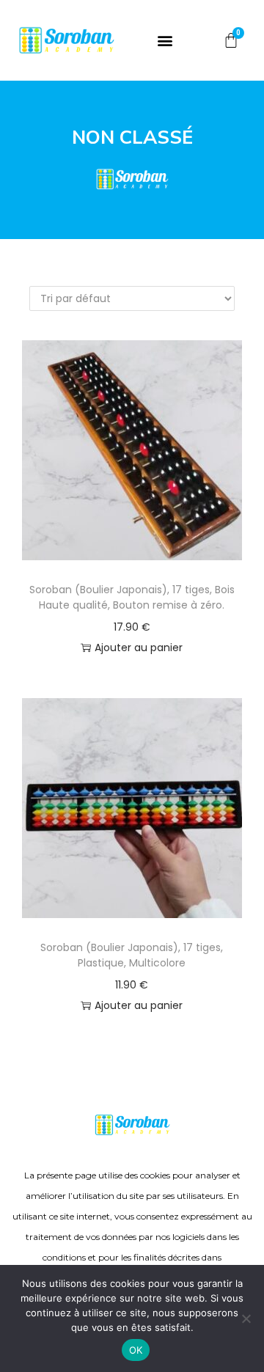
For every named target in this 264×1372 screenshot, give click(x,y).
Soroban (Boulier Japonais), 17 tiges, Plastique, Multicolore (131, 955)
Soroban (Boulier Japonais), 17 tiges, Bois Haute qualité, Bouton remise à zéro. (132, 597)
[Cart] (231, 40)
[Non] (245, 1318)
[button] (165, 41)
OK (136, 1350)
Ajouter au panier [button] (139, 647)
